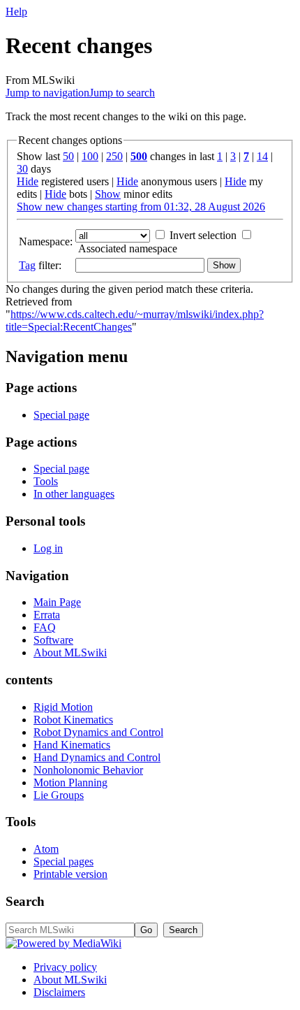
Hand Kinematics (71, 745)
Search (25, 901)
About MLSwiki (70, 652)
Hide (27, 181)
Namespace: (46, 241)
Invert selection (203, 235)
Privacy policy (65, 967)
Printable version (70, 874)
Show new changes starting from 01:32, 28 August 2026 (141, 206)
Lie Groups (58, 795)
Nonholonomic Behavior (88, 770)
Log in (48, 548)
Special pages (63, 861)
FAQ (44, 627)
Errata (46, 615)
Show (108, 194)
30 (22, 169)
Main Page (57, 602)
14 (262, 156)
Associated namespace (127, 248)
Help (16, 11)
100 (90, 156)
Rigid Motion (63, 707)
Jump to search (122, 93)
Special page (61, 415)
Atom (46, 849)
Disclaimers (59, 992)
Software (53, 640)
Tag (27, 265)
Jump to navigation (47, 93)
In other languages (73, 494)
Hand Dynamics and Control (96, 757)
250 (114, 156)
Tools (45, 481)
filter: (40, 265)
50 (68, 156)
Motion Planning (70, 782)
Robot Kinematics (73, 720)
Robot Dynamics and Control (98, 732)
